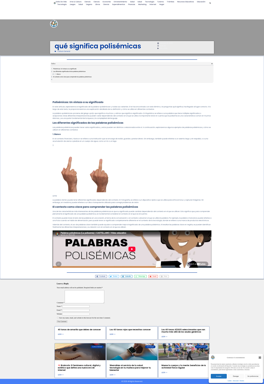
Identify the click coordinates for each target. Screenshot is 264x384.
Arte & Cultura (75, 2)
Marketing (142, 4)
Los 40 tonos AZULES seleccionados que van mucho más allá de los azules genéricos (183, 330)
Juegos (72, 4)
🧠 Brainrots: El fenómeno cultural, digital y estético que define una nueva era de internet (79, 368)
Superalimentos (118, 4)
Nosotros (242, 380)
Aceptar (218, 376)
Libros (97, 4)
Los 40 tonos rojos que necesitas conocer (130, 329)
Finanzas (131, 4)
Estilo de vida (61, 2)
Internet (153, 4)
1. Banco (58, 74)
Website (59, 314)
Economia (107, 2)
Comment (60, 303)
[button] (260, 358)
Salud (132, 2)
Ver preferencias (252, 376)
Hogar (161, 4)
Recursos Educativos (185, 2)
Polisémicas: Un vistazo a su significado (64, 69)
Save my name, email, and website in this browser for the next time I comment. (84, 318)
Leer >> (61, 334)
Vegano (89, 4)
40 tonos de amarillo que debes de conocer (79, 329)
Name (59, 306)
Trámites (170, 2)
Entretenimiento (120, 2)
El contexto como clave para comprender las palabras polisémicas (72, 77)
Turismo (160, 2)
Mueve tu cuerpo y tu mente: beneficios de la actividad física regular (183, 366)
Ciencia (87, 2)
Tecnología (149, 2)
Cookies (230, 380)
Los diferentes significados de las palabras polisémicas (69, 71)
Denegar (236, 376)
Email (59, 310)
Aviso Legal (236, 380)
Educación (201, 2)
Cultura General (63, 51)
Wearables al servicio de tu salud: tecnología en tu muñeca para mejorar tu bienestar (130, 368)
